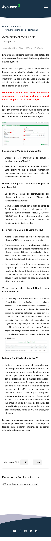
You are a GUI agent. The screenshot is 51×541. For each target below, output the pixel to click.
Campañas (16, 26)
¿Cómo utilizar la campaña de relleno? (20, 484)
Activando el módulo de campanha (21, 29)
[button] (45, 5)
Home (5, 26)
